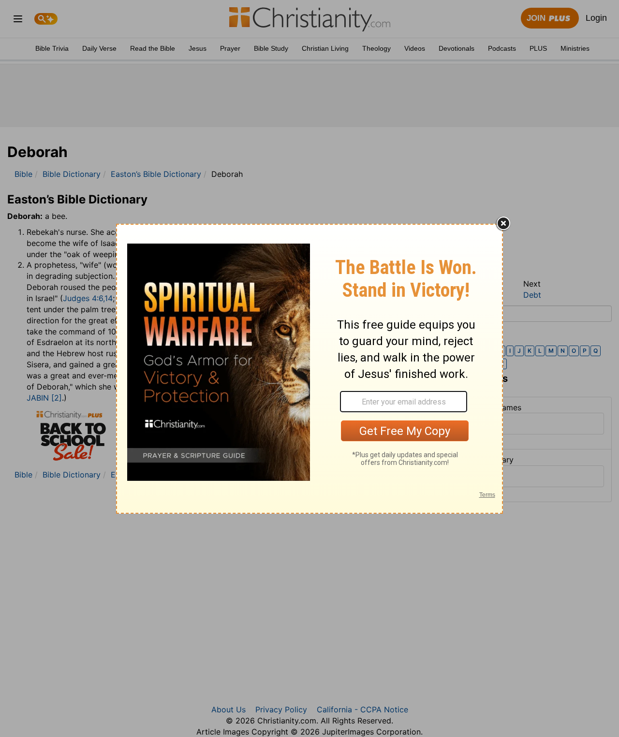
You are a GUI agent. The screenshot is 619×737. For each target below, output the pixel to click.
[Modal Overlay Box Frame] (309, 369)
